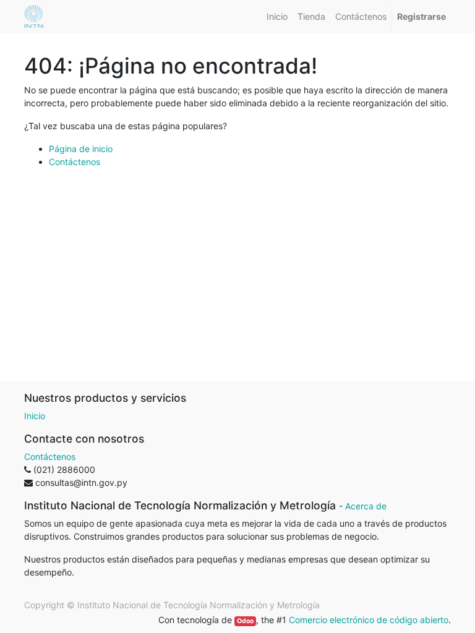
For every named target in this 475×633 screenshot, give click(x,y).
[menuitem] (277, 16)
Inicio (34, 415)
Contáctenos (74, 161)
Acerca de (366, 506)
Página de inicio (81, 148)
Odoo (245, 621)
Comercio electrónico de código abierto (368, 619)
